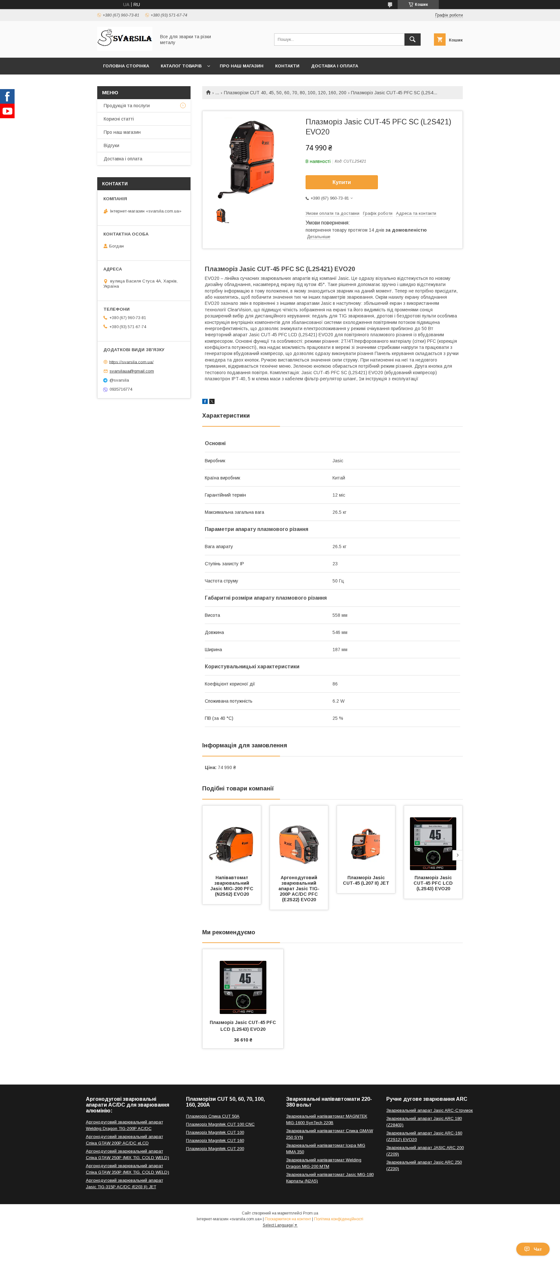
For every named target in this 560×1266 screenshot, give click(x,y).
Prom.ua (310, 1213)
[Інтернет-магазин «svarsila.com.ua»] (124, 49)
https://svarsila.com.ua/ (131, 361)
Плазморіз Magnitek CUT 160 (215, 1140)
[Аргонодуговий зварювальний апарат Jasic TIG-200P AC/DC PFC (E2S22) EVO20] (299, 838)
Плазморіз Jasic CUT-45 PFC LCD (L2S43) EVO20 (434, 883)
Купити (341, 182)
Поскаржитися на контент (288, 1219)
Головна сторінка (126, 65)
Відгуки (111, 145)
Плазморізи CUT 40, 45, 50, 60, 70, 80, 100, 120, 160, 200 (285, 92)
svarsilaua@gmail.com (132, 371)
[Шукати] (412, 39)
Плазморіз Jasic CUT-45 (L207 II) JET (366, 880)
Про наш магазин (241, 65)
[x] (212, 402)
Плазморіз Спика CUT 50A (212, 1116)
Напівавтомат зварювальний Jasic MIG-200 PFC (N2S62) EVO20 (232, 886)
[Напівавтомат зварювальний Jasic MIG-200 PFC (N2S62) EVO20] (232, 838)
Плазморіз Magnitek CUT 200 (215, 1148)
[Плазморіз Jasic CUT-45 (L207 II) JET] (366, 838)
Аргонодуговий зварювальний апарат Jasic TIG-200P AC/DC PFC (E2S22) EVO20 (299, 888)
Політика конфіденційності (338, 1219)
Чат (538, 1249)
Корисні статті (119, 118)
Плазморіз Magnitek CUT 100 (215, 1132)
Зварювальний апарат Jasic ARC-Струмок (429, 1110)
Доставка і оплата (334, 65)
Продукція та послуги (127, 105)
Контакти (287, 65)
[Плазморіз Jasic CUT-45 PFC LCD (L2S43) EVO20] (433, 838)
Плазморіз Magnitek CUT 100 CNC (220, 1124)
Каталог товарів (181, 65)
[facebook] (205, 402)
